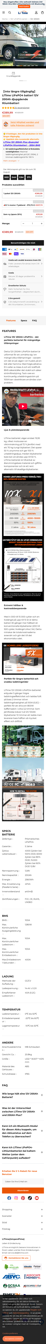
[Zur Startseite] (23, 12)
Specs (24, 320)
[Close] (44, 4)
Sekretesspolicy (21, 1313)
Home (5, 19)
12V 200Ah (34, 19)
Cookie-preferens (10, 1333)
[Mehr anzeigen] (42, 1210)
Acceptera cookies (13, 1339)
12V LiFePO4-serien (18, 19)
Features (11, 320)
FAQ (34, 320)
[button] (42, 12)
